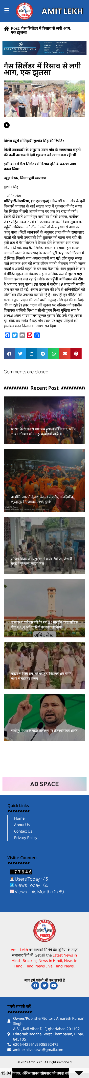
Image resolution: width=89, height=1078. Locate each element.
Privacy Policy (25, 837)
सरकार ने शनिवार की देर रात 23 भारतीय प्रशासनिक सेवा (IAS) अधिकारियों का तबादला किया (44, 625)
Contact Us (23, 831)
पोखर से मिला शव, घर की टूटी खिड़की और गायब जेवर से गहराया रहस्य (41, 676)
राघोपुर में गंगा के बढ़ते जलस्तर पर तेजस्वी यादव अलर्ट (44, 730)
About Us (22, 824)
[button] (9, 353)
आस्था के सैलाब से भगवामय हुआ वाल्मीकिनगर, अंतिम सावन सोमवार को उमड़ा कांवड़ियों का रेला (43, 431)
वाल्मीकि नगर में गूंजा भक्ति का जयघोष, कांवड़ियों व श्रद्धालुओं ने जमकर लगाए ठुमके (42, 499)
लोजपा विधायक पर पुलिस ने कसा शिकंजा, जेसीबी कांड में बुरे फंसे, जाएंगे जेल (41, 561)
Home (19, 818)
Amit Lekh (22, 441)
